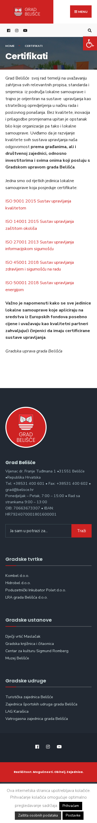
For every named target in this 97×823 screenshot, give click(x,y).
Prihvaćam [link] (71, 805)
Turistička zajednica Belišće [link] (29, 697)
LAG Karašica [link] (17, 711)
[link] (90, 43)
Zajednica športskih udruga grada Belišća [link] (41, 704)
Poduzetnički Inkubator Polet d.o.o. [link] (35, 590)
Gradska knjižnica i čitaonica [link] (29, 643)
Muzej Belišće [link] (17, 658)
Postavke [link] (73, 815)
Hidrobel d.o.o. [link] (18, 582)
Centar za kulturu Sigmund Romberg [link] (36, 650)
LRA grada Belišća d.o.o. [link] (26, 597)
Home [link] (10, 46)
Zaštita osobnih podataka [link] (38, 815)
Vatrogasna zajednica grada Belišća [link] (36, 718)
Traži (81, 530)
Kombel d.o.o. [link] (17, 575)
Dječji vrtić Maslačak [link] (22, 636)
